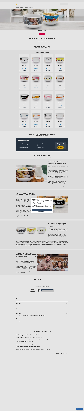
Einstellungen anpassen (42, 211)
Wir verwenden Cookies (35, 199)
